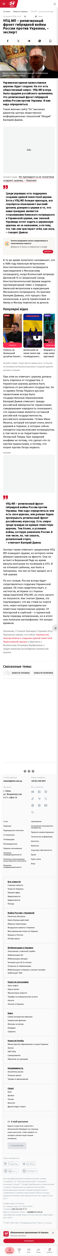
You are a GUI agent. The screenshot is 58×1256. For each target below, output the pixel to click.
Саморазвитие (14, 1055)
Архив (33, 855)
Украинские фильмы (17, 1020)
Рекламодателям (10, 844)
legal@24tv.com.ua (34, 1212)
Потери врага (14, 938)
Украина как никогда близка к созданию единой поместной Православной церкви (27, 638)
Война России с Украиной (21, 913)
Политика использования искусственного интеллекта (14, 860)
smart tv (11, 1171)
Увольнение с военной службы (21, 951)
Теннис (11, 1099)
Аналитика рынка (15, 1072)
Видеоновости (14, 896)
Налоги (11, 1000)
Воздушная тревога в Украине (21, 927)
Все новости (14, 881)
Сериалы (12, 1031)
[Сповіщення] (55, 3)
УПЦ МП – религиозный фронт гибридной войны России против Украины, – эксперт (42, 12)
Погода (11, 904)
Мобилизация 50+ (15, 955)
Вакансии (35, 846)
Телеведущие (8, 839)
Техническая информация (42, 837)
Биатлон (11, 1103)
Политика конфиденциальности (12, 854)
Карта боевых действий (18, 920)
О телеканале (9, 835)
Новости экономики (18, 982)
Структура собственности (41, 850)
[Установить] (29, 1237)
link (33, 791)
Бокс (10, 1092)
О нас (5, 821)
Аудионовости (14, 900)
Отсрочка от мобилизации (19, 966)
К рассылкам (17, 1146)
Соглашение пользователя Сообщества (42, 827)
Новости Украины (20, 12)
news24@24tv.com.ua (12, 781)
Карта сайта (36, 859)
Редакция (7, 826)
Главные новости (15, 885)
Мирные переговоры (17, 924)
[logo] (12, 4)
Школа (11, 1048)
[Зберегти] (50, 41)
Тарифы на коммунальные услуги (23, 997)
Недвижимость (15, 1068)
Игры (33, 864)
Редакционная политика (13, 830)
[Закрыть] (53, 1233)
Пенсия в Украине (16, 1004)
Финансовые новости (17, 993)
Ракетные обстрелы (16, 916)
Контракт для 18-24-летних (20, 962)
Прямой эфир (14, 892)
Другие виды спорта (17, 1106)
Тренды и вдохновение (18, 1079)
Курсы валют (13, 989)
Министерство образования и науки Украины (28, 1044)
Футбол (11, 1095)
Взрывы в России (15, 935)
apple (30, 1163)
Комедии (12, 1028)
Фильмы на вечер (15, 1024)
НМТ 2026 (12, 1052)
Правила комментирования (42, 832)
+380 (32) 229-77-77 (19, 1209)
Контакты (35, 841)
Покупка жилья (14, 1075)
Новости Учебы (16, 1040)
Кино (10, 1013)
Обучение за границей (18, 1059)
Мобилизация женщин (18, 959)
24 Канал (7, 12)
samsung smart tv (30, 1171)
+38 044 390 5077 (38, 781)
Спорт (11, 1088)
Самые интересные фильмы (20, 1017)
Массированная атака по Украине (23, 931)
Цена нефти (13, 985)
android (11, 1163)
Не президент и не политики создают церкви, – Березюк (28, 178)
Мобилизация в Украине (20, 948)
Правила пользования (12, 848)
